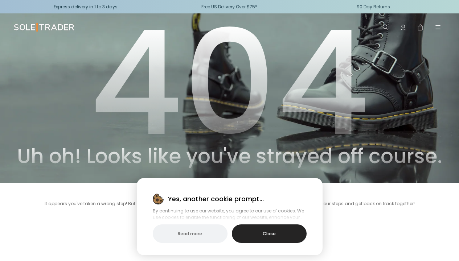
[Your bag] (420, 27)
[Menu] (438, 27)
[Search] (385, 27)
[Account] (403, 27)
